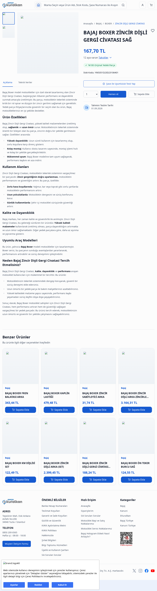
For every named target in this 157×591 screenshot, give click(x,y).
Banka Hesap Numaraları (54, 505)
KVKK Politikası (49, 530)
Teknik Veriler (25, 82)
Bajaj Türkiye (126, 520)
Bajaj (122, 505)
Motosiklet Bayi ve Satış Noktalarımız (93, 522)
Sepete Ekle (143, 94)
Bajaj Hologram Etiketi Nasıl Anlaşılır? (95, 535)
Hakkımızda (48, 535)
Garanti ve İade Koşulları (54, 515)
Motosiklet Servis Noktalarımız (96, 528)
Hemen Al (113, 94)
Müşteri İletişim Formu (16, 543)
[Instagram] (140, 571)
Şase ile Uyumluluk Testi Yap (120, 83)
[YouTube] (153, 571)
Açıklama (7, 82)
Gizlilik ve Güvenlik (51, 520)
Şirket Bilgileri (49, 540)
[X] (134, 571)
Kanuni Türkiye (128, 525)
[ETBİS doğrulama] (137, 539)
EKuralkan (125, 515)
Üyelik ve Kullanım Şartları (55, 550)
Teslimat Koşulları (51, 510)
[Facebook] (146, 571)
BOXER (108, 23)
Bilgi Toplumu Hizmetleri (54, 545)
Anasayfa (88, 23)
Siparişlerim (87, 510)
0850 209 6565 (9, 532)
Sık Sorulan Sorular (51, 554)
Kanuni (124, 510)
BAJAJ (99, 23)
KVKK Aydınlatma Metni (54, 525)
